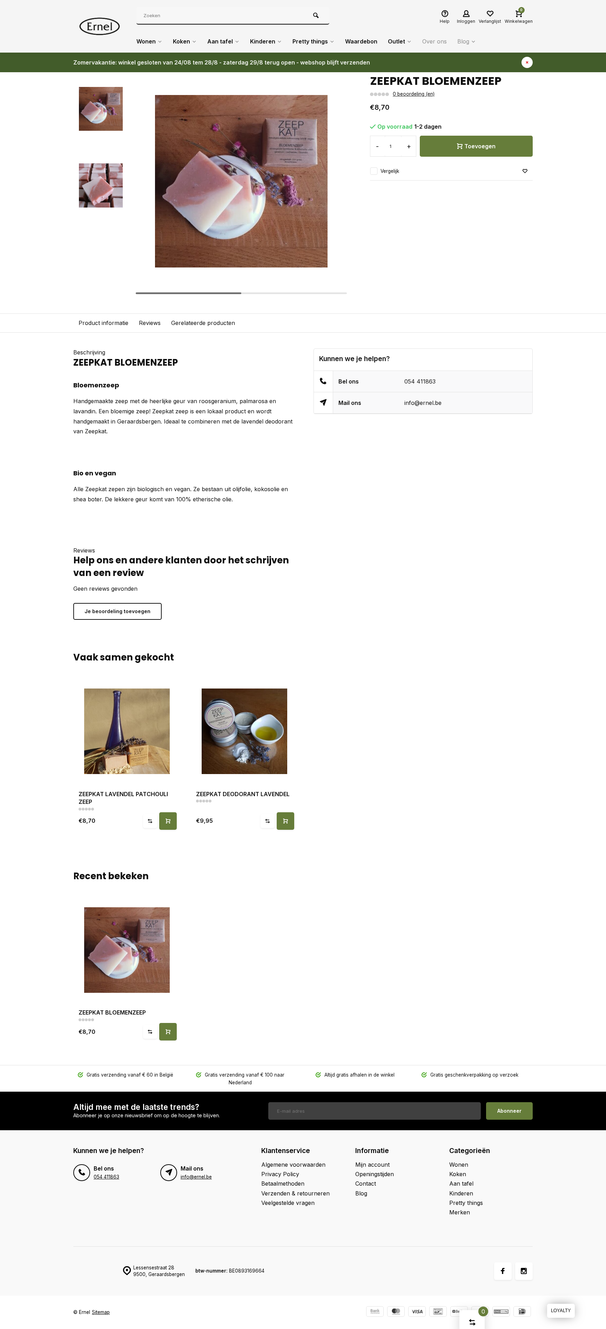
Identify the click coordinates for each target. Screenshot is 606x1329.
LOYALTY (561, 1310)
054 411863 (420, 381)
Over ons (434, 41)
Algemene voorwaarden (293, 1164)
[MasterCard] (396, 1312)
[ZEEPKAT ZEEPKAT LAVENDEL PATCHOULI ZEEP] (126, 731)
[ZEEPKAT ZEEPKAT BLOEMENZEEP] (126, 949)
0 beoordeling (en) (414, 94)
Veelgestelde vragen (288, 1202)
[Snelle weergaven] (168, 821)
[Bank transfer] (375, 1312)
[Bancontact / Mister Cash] (438, 1312)
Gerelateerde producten (203, 322)
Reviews (150, 322)
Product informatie (103, 322)
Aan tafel (220, 41)
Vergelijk (390, 171)
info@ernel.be (423, 402)
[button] (335, 185)
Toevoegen (480, 146)
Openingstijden (374, 1174)
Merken (459, 1212)
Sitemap (101, 1312)
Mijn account (372, 1164)
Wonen (146, 41)
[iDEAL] (522, 1312)
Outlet (396, 41)
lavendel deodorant (266, 421)
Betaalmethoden (282, 1183)
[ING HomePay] (501, 1312)
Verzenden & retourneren (295, 1193)
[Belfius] (459, 1312)
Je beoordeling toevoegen (117, 611)
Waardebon (361, 41)
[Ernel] (99, 26)
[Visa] (417, 1312)
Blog (463, 41)
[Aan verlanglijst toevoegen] (525, 171)
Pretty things (310, 41)
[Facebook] (503, 1271)
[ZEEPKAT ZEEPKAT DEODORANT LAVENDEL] (244, 731)
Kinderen (262, 41)
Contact (365, 1183)
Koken (181, 41)
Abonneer (509, 1111)
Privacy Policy (280, 1174)
